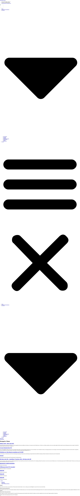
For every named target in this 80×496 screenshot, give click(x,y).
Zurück (1, 480)
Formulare (4, 137)
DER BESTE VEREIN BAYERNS (7, 463)
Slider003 (2, 470)
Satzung (4, 140)
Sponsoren (4, 433)
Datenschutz (5, 436)
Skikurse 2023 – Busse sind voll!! (7, 443)
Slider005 (2, 477)
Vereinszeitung (5, 139)
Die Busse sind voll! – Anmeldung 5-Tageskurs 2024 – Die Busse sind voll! (15, 459)
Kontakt (3, 141)
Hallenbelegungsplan (6, 138)
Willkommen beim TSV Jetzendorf (7, 467)
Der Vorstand (5, 136)
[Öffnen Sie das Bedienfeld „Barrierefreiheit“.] (0, 495)
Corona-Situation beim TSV (6, 447)
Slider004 (2, 474)
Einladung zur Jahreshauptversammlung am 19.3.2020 (11, 452)
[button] (40, 223)
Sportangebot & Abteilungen (5, 9)
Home (2, 8)
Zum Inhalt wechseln (3, 0)
